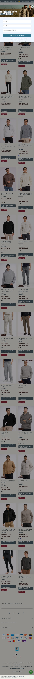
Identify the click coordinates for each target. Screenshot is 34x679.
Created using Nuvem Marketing (17, 41)
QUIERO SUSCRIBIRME (17, 35)
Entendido (29, 677)
